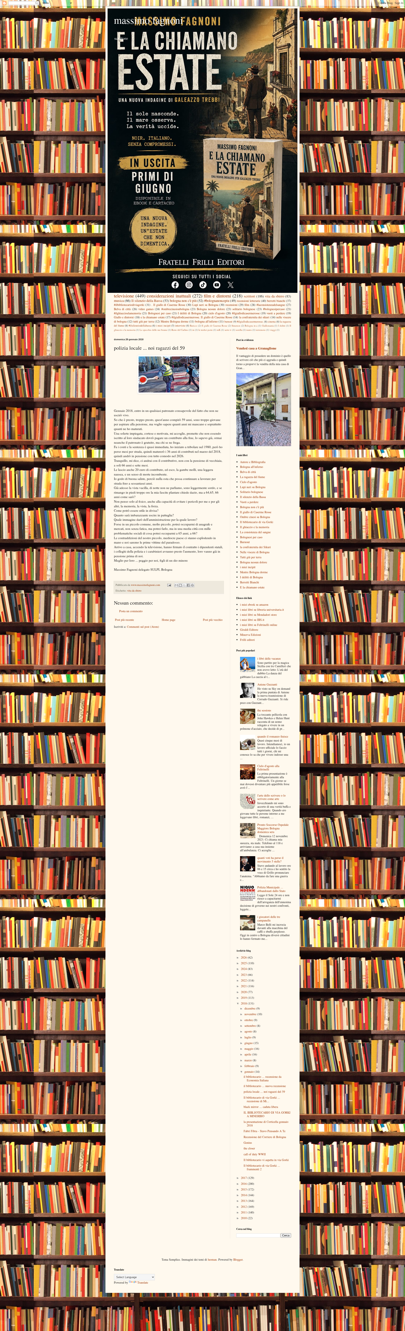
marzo (248, 1060)
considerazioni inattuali (169, 295)
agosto (248, 1031)
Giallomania (268, 325)
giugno (249, 1043)
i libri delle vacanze (269, 658)
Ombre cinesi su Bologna (255, 517)
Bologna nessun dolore (211, 309)
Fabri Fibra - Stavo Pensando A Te (264, 1131)
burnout (228, 321)
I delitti (281, 325)
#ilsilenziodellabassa (140, 325)
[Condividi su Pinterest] (192, 585)
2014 (244, 1195)
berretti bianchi (276, 301)
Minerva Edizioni (250, 635)
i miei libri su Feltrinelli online (258, 625)
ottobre (249, 1020)
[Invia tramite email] (176, 585)
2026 (244, 957)
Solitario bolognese (251, 492)
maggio (249, 1049)
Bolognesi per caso (159, 313)
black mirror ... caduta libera (261, 1107)
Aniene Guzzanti (267, 684)
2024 (244, 969)
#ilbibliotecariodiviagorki (129, 305)
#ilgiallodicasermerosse (246, 313)
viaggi (273, 329)
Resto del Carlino (179, 329)
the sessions (264, 710)
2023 (244, 975)
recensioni (231, 305)
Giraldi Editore (249, 630)
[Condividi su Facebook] (188, 585)
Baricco (193, 325)
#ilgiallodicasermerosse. (250, 321)
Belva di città (122, 309)
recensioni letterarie (248, 301)
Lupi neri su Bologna (205, 305)
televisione (124, 295)
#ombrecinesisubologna (175, 309)
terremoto (261, 329)
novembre (250, 1014)
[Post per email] (169, 585)
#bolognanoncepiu (216, 300)
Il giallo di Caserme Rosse (214, 325)
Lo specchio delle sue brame (153, 329)
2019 (244, 998)
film (246, 305)
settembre (250, 1026)
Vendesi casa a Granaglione (256, 348)
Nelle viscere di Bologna (254, 552)
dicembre (250, 1008)
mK (218, 329)
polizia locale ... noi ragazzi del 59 (264, 1092)
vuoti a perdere (276, 313)
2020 (244, 992)
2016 (244, 1184)
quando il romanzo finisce (272, 736)
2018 (244, 1003)
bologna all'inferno (206, 321)
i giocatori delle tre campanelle (268, 918)
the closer (249, 1148)
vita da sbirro (274, 296)
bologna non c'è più (183, 300)
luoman (212, 1259)
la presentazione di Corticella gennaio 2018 (266, 1123)
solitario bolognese (243, 309)
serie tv (228, 329)
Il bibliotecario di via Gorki (256, 522)
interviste (180, 325)
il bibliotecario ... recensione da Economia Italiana (262, 1078)
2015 (244, 1189)
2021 (244, 986)
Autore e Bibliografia (252, 462)
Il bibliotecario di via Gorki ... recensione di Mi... (262, 1099)
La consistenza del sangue (255, 532)
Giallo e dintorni (124, 317)
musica (119, 300)
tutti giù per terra (143, 321)
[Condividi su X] (184, 585)
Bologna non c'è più (252, 507)
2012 (244, 1207)
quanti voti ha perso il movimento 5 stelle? (270, 859)
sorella (239, 329)
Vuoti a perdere (249, 502)
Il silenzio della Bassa (146, 300)
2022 (244, 980)
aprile (248, 1054)
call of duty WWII (255, 1154)
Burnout (245, 542)
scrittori (249, 296)
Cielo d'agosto (248, 482)
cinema (272, 321)
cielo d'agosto (216, 313)
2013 (244, 1201)
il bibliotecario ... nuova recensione (265, 1086)
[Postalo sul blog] (180, 585)
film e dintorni (217, 295)
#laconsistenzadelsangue (270, 305)
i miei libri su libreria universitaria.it (262, 610)
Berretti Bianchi (249, 582)
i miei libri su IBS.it (252, 620)
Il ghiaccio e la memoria (254, 527)
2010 (244, 1218)
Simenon (236, 325)
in (193, 329)
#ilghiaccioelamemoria (127, 313)
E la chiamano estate (252, 587)
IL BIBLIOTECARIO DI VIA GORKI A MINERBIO (267, 1114)
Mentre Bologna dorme (174, 321)
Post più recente (124, 620)
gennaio (249, 1072)
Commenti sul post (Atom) (143, 627)
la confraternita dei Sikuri (255, 547)
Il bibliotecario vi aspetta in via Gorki (266, 1160)
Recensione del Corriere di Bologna (265, 1137)
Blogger (238, 1259)
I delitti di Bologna (189, 313)
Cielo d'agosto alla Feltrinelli (268, 767)
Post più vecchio (213, 620)
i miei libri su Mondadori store (258, 615)
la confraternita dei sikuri (254, 317)
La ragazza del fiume (252, 477)
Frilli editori (247, 640)
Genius (248, 1143)
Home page (168, 620)
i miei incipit (163, 325)
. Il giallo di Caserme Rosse (168, 305)
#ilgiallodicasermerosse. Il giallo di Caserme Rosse (201, 317)
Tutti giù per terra (250, 557)
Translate (142, 1282)
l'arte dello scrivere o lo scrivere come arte (271, 797)
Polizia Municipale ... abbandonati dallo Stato (271, 889)
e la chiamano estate (153, 317)
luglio (248, 1037)
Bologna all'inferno (251, 467)
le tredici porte (205, 329)
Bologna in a (251, 325)
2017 (244, 1178)
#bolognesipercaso (274, 309)
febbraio (249, 1066)
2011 (244, 1212)
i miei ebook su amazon (254, 605)
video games (146, 309)
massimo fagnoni (148, 20)
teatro (249, 329)
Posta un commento (131, 611)
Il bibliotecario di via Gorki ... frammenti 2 (262, 1167)
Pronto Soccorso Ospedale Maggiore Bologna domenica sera (273, 828)
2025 (244, 963)
